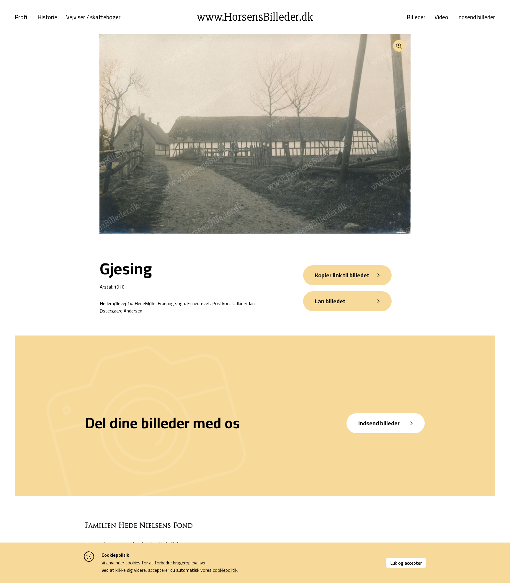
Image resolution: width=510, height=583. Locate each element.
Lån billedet (330, 301)
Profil (22, 17)
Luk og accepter (406, 562)
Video (441, 17)
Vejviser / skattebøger (93, 17)
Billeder (416, 17)
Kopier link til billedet (342, 275)
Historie (47, 17)
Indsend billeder (476, 17)
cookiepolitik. (225, 570)
